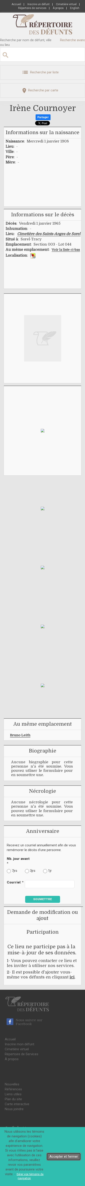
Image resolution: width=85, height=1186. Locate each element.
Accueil (16, 4)
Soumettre (42, 899)
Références (13, 1089)
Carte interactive (17, 1104)
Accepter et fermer (63, 1156)
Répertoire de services (32, 8)
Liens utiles (13, 1094)
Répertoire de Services (21, 1054)
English (74, 8)
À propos (58, 8)
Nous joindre (14, 1109)
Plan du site (13, 1099)
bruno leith (20, 735)
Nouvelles (12, 1084)
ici (72, 977)
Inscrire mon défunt (19, 1044)
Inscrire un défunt (38, 4)
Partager (43, 117)
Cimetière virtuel (66, 4)
